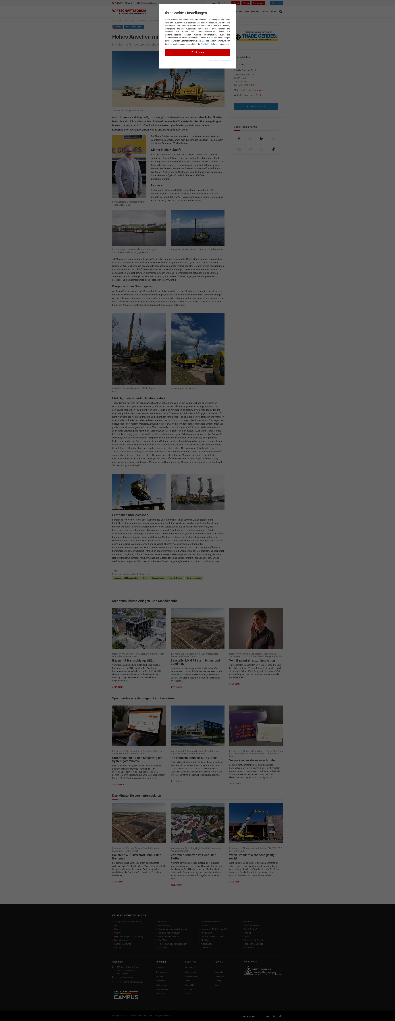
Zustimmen (197, 52)
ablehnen (177, 44)
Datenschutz (224, 61)
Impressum (213, 61)
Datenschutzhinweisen (191, 41)
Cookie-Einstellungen (210, 44)
